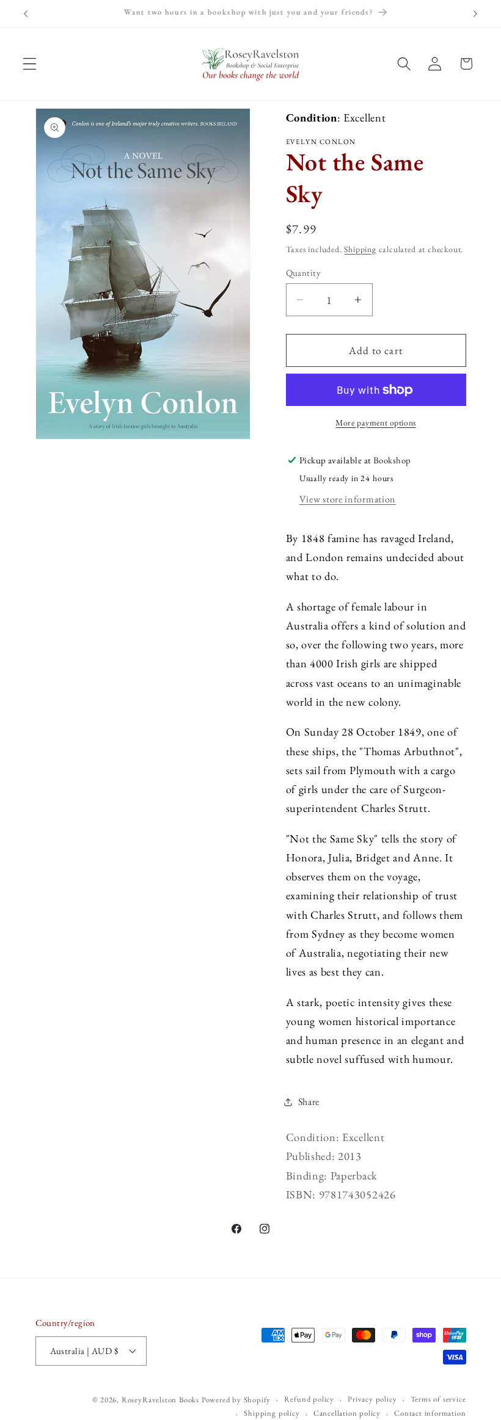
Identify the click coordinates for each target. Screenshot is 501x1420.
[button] (29, 63)
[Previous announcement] (25, 13)
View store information (347, 499)
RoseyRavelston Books (160, 1399)
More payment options (375, 422)
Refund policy (309, 1399)
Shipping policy (271, 1413)
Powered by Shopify (236, 1399)
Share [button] (309, 1101)
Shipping (360, 249)
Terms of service (438, 1399)
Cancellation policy (347, 1413)
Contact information (430, 1413)
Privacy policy (372, 1399)
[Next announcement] (475, 13)
